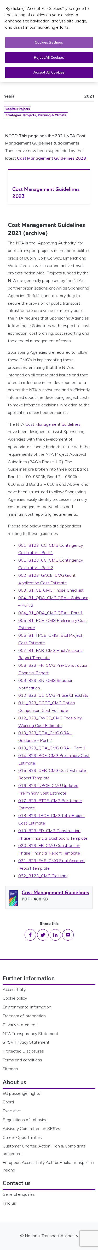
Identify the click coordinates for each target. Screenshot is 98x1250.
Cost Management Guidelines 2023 (51, 158)
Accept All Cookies (49, 72)
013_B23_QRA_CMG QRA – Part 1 (51, 747)
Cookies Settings (49, 42)
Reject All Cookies (49, 57)
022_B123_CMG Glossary (42, 875)
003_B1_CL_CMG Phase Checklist (51, 590)
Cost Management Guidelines (52, 424)
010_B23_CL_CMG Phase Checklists (53, 695)
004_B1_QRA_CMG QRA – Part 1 (50, 612)
